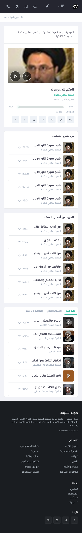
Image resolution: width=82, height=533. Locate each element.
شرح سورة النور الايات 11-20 (47, 185)
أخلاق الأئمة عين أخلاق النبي (46, 361)
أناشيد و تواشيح (30, 462)
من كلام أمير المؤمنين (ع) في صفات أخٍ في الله (46, 253)
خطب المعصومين (29, 446)
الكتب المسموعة (30, 472)
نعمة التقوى (52, 240)
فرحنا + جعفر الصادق (47, 347)
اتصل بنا (73, 503)
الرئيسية (69, 33)
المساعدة (73, 494)
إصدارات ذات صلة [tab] (34, 311)
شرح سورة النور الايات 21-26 (46, 199)
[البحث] (35, 6)
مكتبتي (74, 489)
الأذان (75, 462)
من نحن (74, 498)
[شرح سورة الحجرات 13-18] (24, 119)
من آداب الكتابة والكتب (46, 227)
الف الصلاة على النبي (46, 376)
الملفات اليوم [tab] (54, 311)
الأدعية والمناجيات (69, 451)
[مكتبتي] (26, 6)
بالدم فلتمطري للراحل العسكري (47, 321)
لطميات (35, 451)
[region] (41, 356)
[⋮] (12, 148)
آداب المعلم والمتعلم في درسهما (47, 280)
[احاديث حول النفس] (15, 119)
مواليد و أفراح (32, 457)
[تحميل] (33, 119)
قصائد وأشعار (70, 467)
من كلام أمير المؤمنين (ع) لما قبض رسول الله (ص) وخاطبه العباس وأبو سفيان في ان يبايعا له (46, 293)
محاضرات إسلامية (52, 33)
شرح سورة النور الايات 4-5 (46, 159)
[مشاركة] (70, 119)
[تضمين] (42, 119)
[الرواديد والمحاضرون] (47, 6)
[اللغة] (8, 6)
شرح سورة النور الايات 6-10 (47, 172)
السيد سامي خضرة (28, 33)
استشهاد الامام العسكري (47, 334)
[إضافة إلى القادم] (52, 119)
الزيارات (74, 457)
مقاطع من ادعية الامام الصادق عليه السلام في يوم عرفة (46, 267)
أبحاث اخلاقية (62, 37)
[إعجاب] (26, 76)
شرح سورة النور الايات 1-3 (47, 145)
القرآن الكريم (71, 446)
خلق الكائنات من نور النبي (46, 387)
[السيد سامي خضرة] (61, 119)
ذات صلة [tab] (70, 311)
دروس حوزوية (31, 467)
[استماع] (15, 76)
